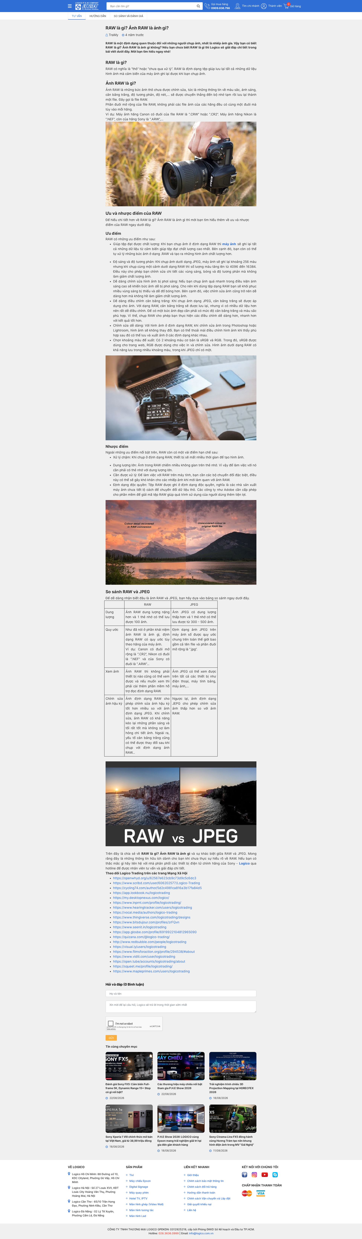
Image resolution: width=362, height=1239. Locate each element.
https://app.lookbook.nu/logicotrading (141, 893)
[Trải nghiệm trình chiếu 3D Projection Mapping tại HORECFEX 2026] (232, 1066)
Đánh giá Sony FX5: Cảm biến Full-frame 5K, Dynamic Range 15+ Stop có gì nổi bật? (128, 1088)
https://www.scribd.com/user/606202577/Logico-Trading (156, 883)
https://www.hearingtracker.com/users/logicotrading (152, 907)
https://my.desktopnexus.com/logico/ (141, 898)
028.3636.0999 (168, 1233)
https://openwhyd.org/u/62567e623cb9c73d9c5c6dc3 (154, 878)
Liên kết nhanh (196, 1167)
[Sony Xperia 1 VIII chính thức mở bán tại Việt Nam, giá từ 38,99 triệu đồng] (129, 1119)
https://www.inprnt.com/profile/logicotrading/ (147, 903)
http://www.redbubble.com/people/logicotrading (149, 942)
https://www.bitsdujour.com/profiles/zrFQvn (146, 922)
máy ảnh (229, 244)
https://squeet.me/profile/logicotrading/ (143, 966)
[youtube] (265, 1174)
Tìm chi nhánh (250, 5)
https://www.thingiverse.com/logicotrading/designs (151, 917)
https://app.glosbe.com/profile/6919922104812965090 (155, 932)
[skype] (275, 1174)
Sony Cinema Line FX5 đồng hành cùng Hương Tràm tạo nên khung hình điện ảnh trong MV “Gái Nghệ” (231, 1140)
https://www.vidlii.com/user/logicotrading (144, 956)
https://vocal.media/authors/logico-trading (145, 912)
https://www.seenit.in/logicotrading (139, 927)
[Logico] (86, 6)
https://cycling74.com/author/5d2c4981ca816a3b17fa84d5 (157, 888)
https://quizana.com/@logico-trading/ (141, 937)
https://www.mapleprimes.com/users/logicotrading (151, 971)
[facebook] (245, 1174)
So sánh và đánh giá (128, 16)
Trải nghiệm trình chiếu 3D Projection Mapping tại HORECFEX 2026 (231, 1088)
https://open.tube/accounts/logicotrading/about (149, 961)
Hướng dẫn (98, 16)
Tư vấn (77, 16)
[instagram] (255, 1174)
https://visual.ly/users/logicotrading (139, 947)
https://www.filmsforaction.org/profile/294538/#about (154, 952)
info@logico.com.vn (200, 1233)
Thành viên (275, 5)
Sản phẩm (134, 1167)
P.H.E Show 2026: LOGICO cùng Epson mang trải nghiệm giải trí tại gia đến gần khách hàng (179, 1140)
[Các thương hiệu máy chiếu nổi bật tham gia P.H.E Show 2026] (181, 1066)
